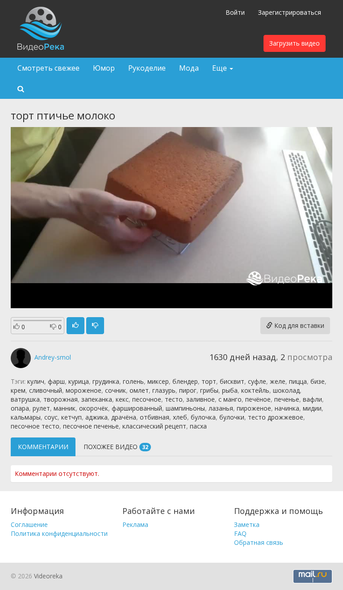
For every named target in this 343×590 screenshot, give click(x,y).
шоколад (286, 390)
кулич (35, 381)
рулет (41, 408)
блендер (185, 381)
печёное (258, 399)
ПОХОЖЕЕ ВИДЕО (116, 446)
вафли (312, 399)
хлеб (180, 417)
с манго (230, 399)
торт (208, 381)
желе (277, 381)
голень (133, 381)
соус (51, 417)
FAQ (240, 533)
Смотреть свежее (48, 68)
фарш (56, 381)
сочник (115, 390)
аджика (96, 417)
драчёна (123, 417)
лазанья (221, 408)
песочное (146, 399)
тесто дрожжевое (275, 417)
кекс (122, 399)
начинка (287, 408)
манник (64, 408)
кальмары (26, 417)
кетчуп (71, 417)
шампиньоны (185, 408)
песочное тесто (35, 426)
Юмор (104, 68)
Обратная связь (258, 542)
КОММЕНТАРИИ (43, 446)
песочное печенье (91, 426)
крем (18, 390)
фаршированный (137, 408)
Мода (189, 68)
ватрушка (25, 399)
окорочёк (93, 408)
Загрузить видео (294, 43)
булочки (231, 417)
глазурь (164, 390)
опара (20, 408)
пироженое (254, 408)
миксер (158, 381)
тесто (174, 399)
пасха (198, 426)
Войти (235, 12)
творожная (60, 399)
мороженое (83, 390)
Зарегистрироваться (289, 12)
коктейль (255, 390)
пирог (188, 390)
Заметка (246, 524)
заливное (200, 399)
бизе (317, 381)
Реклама (135, 524)
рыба (230, 390)
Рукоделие (147, 68)
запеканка (96, 399)
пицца (298, 381)
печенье (286, 399)
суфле (257, 381)
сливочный (45, 390)
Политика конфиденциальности (59, 533)
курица (78, 381)
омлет (139, 390)
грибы (209, 390)
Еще (220, 68)
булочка (203, 417)
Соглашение (29, 524)
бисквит (232, 381)
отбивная (154, 417)
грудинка (105, 381)
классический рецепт (154, 426)
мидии (312, 408)
